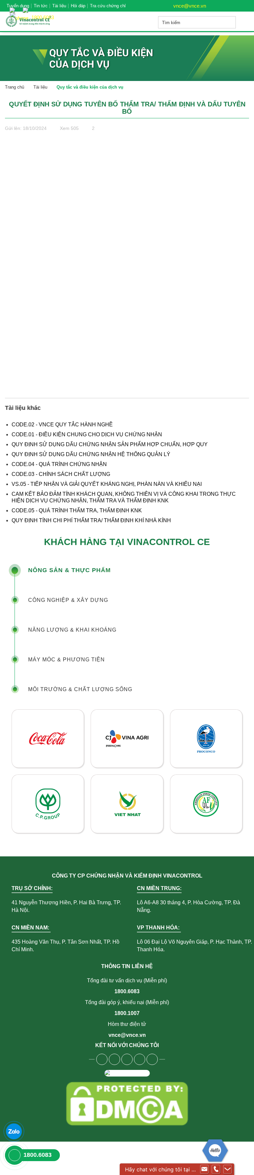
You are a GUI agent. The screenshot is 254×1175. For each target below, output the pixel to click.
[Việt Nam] (14, 7)
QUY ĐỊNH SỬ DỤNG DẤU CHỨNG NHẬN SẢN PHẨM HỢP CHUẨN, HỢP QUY (110, 444)
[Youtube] (114, 1059)
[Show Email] (204, 1169)
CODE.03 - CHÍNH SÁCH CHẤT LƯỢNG (61, 474)
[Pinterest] (152, 1059)
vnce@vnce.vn (189, 6)
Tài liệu (59, 5)
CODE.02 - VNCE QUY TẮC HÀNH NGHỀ (62, 424)
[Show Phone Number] (216, 1169)
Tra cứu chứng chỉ (108, 5)
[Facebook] (101, 1059)
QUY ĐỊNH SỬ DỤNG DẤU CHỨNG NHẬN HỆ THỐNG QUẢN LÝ (91, 454)
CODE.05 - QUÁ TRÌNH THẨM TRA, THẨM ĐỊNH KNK (77, 510)
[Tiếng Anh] (27, 7)
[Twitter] (127, 1059)
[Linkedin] (139, 1059)
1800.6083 (127, 991)
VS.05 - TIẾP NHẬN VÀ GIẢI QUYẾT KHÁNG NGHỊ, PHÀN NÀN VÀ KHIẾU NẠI (107, 484)
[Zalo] (13, 1131)
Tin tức (41, 5)
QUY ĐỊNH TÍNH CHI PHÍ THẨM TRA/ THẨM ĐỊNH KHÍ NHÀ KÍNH (91, 520)
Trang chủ (14, 87)
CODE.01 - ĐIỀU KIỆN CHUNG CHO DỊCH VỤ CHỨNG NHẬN (87, 434)
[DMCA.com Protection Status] (127, 1103)
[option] (127, 771)
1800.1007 (127, 1013)
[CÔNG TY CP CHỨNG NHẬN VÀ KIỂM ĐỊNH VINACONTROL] (38, 21)
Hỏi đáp (78, 5)
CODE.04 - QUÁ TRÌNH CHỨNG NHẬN (59, 464)
